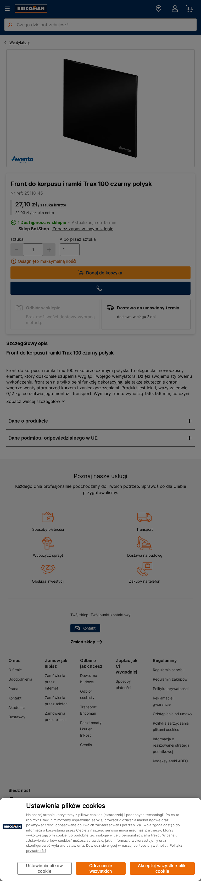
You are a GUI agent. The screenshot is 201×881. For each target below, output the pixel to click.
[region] (100, 839)
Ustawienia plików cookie (44, 868)
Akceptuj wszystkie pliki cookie (162, 868)
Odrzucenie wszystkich (100, 868)
